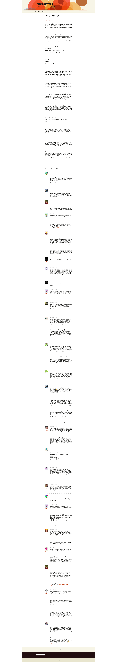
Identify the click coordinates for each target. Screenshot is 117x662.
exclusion (48, 18)
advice (64, 17)
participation (50, 19)
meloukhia (46, 204)
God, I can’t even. (59, 227)
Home (35, 11)
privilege (59, 19)
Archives (43, 11)
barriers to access (67, 17)
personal (56, 19)
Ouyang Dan (46, 430)
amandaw (51, 20)
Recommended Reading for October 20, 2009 (73, 164)
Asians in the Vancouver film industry (64, 184)
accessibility (53, 17)
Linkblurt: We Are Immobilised (63, 617)
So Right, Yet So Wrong (61, 490)
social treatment (67, 19)
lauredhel (46, 593)
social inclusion (62, 19)
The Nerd (46, 488)
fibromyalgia (52, 18)
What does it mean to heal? (40, 164)
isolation (46, 19)
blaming (56, 17)
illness (55, 18)
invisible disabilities (62, 18)
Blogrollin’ (58, 380)
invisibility (57, 18)
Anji (45, 374)
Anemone (46, 175)
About (39, 11)
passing (53, 19)
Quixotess (46, 306)
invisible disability (67, 18)
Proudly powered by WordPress (58, 660)
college (53, 52)
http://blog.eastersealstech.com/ (55, 460)
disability (46, 18)
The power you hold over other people (64, 41)
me (47, 19)
